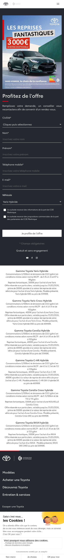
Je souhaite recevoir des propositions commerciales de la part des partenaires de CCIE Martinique (32, 217)
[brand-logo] (12, 3)
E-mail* (6, 179)
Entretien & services (16, 494)
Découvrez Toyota (15, 487)
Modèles (9, 472)
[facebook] (32, 257)
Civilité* (6, 117)
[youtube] (27, 257)
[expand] (58, 4)
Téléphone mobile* (12, 164)
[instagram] (37, 257)
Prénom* (7, 148)
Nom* (5, 132)
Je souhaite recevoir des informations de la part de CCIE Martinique (30, 210)
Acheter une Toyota (16, 479)
